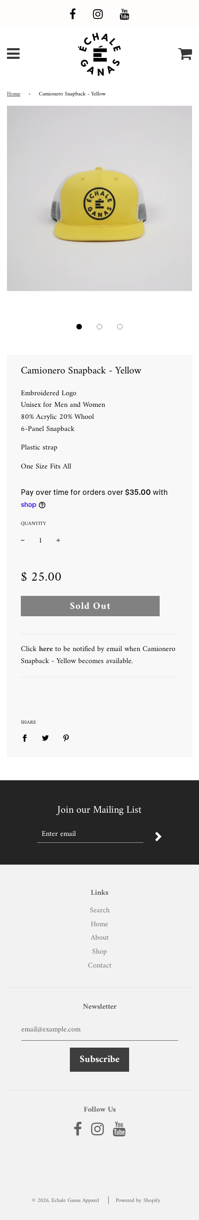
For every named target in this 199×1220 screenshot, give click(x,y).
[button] (79, 326)
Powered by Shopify (138, 1201)
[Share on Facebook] (27, 738)
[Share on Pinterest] (66, 738)
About (100, 937)
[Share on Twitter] (45, 738)
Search (100, 910)
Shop (99, 951)
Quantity (33, 524)
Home (13, 94)
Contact (100, 965)
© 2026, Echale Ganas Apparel (65, 1201)
